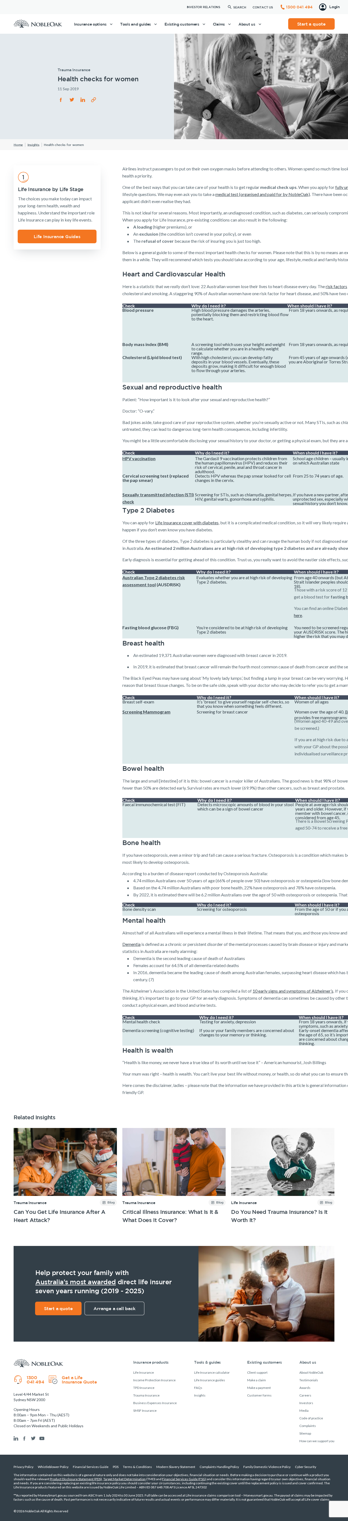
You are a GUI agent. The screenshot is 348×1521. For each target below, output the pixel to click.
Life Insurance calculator (212, 1372)
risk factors (336, 286)
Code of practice (311, 1418)
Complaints (307, 1426)
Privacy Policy (23, 1467)
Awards (304, 1388)
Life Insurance (244, 1203)
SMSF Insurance (145, 1410)
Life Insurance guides (209, 1380)
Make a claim (256, 1380)
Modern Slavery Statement (175, 1467)
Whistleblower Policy (53, 1467)
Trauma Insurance (30, 1203)
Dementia (131, 944)
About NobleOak (311, 1372)
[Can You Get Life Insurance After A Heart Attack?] (65, 1176)
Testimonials (308, 1380)
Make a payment (259, 1388)
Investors (306, 1403)
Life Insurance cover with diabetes (187, 522)
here (298, 615)
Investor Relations (203, 7)
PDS (116, 1467)
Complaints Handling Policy (219, 1467)
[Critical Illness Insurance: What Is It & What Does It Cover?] (174, 1176)
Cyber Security (305, 1467)
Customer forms (259, 1395)
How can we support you (316, 1441)
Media (304, 1410)
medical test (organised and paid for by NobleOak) (262, 194)
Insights (200, 1395)
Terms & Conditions (137, 1467)
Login (334, 7)
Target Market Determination (124, 1479)
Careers (305, 1395)
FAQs (198, 1388)
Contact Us (263, 7)
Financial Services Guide (90, 1467)
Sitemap (305, 1433)
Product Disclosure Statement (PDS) (76, 1479)
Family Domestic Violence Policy (267, 1467)
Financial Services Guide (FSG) (184, 1479)
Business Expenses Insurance (155, 1403)
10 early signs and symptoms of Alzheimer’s (293, 990)
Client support (257, 1372)
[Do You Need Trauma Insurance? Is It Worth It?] (282, 1176)
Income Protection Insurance (154, 1380)
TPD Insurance (143, 1388)
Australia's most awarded (75, 1281)
